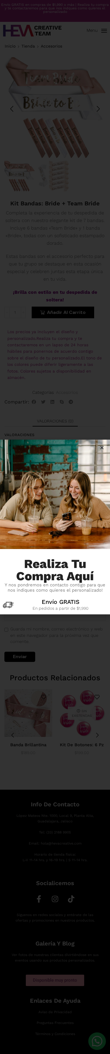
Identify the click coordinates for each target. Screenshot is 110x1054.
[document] (55, 527)
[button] (102, 447)
